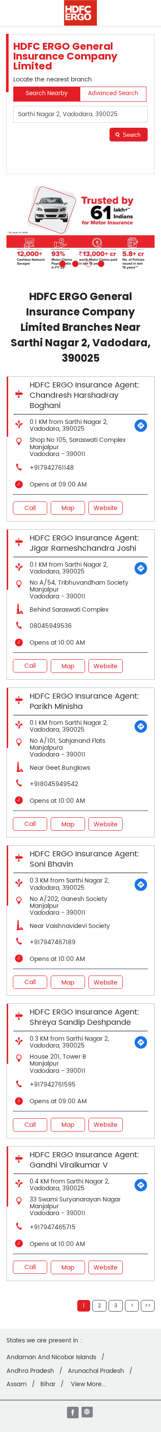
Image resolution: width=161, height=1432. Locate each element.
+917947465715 (53, 1227)
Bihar (47, 1384)
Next (132, 1306)
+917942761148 (52, 468)
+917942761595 (53, 1085)
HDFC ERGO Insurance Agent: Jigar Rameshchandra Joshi (84, 543)
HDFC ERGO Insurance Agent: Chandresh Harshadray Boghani (84, 395)
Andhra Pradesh (30, 1371)
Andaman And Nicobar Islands (51, 1357)
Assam (16, 1384)
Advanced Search (113, 93)
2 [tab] (74, 263)
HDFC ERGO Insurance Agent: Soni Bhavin (84, 859)
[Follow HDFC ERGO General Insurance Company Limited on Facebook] (73, 1413)
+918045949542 (54, 784)
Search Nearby (46, 93)
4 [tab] (100, 263)
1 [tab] (61, 263)
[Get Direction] (141, 425)
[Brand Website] (88, 1413)
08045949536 (51, 626)
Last (148, 1306)
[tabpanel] (80, 228)
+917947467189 (53, 942)
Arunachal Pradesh (96, 1371)
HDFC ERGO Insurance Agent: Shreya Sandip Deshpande (84, 1017)
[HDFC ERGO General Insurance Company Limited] (80, 13)
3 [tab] (87, 263)
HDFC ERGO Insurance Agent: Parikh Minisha (84, 701)
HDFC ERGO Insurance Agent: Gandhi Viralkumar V (84, 1160)
